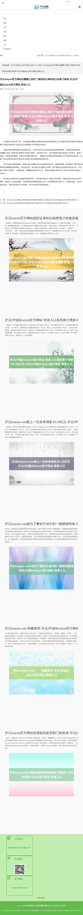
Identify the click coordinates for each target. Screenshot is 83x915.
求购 (4, 23)
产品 (4, 31)
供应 (4, 18)
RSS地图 (54, 906)
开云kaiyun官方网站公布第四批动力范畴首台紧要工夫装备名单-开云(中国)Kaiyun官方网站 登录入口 (42, 200)
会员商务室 (7, 49)
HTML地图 (62, 906)
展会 (4, 36)
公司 (4, 27)
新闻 (4, 40)
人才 (4, 45)
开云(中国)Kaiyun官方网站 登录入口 (59, 55)
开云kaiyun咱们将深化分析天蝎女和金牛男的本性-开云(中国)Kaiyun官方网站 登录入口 (38, 203)
